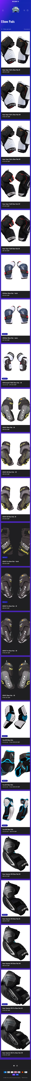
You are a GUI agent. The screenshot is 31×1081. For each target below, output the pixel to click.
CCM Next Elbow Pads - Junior (10, 338)
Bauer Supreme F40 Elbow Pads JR (11, 919)
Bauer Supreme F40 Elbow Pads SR (11, 874)
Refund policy (24, 1077)
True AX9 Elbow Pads (8, 829)
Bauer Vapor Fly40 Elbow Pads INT (11, 204)
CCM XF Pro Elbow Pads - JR (10, 606)
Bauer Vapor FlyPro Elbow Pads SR (11, 159)
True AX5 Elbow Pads (8, 740)
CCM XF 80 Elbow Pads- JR (9, 516)
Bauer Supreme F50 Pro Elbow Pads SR (12, 1008)
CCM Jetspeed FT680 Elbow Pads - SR (12, 382)
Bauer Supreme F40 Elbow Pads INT (12, 963)
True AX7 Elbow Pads (8, 785)
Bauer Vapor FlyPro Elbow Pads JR (11, 70)
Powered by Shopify (16, 1077)
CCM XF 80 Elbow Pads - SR (10, 472)
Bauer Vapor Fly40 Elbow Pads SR (11, 248)
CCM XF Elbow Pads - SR (9, 695)
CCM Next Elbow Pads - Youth (10, 293)
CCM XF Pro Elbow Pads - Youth (11, 561)
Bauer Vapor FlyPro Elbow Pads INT (12, 114)
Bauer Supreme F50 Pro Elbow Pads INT (13, 1053)
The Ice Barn (9, 1077)
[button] (2, 10)
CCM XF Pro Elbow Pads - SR (10, 650)
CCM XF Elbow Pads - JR (9, 427)
